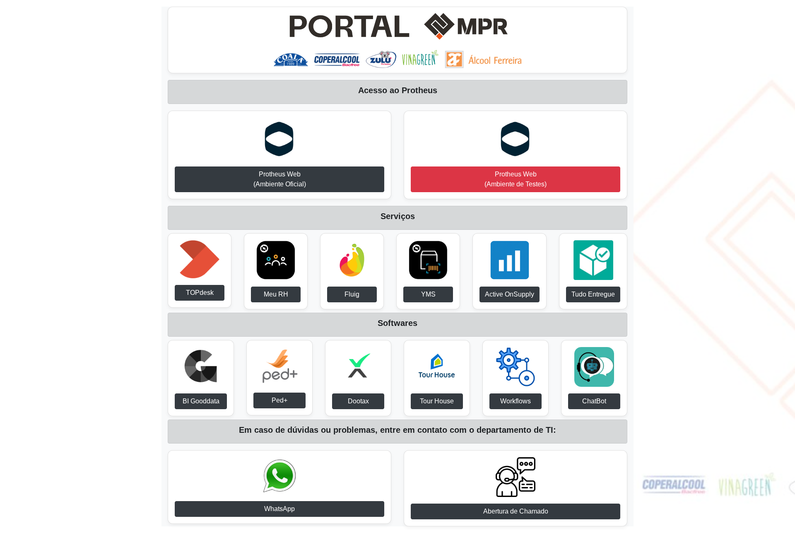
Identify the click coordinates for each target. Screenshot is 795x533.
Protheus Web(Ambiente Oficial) (279, 179)
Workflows (515, 401)
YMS (428, 294)
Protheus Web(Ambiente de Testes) (515, 179)
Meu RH (276, 294)
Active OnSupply (509, 294)
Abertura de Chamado (515, 511)
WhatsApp (279, 508)
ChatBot (594, 401)
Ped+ (279, 400)
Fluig (351, 294)
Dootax (358, 401)
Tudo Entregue (593, 294)
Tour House (437, 401)
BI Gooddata (201, 401)
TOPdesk (200, 292)
